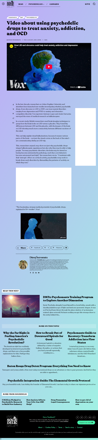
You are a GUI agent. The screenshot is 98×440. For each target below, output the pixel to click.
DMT (21, 17)
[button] (94, 4)
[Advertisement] (43, 186)
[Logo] (10, 4)
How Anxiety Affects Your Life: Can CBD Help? (35, 402)
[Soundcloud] (89, 417)
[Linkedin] (36, 272)
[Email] (13, 123)
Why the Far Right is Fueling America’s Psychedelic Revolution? (16, 337)
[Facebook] (13, 105)
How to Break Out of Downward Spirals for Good (49, 336)
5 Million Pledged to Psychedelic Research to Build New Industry (12, 402)
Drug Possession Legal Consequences (60, 401)
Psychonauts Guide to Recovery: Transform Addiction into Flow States (81, 337)
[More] (66, 248)
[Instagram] (33, 272)
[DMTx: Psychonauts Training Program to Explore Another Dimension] (21, 306)
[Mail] (38, 272)
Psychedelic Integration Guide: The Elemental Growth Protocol (49, 380)
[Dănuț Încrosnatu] (23, 265)
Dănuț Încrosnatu (14, 40)
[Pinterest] (13, 114)
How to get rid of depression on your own (84, 402)
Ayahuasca (13, 17)
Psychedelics (32, 17)
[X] (13, 109)
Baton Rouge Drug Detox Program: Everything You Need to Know (49, 366)
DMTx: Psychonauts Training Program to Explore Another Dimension (68, 298)
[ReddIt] (13, 118)
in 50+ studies (28, 209)
